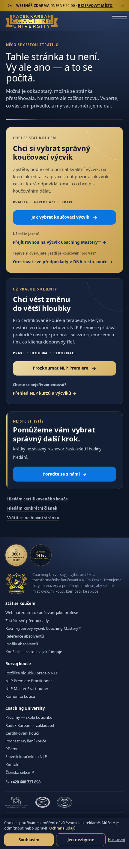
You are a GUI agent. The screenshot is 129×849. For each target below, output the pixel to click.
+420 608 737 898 (25, 782)
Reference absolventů (24, 636)
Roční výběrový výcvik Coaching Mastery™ (43, 628)
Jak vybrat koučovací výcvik (65, 217)
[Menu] (119, 21)
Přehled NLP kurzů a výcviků (42, 393)
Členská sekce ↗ (19, 772)
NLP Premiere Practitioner (28, 680)
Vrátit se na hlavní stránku (33, 517)
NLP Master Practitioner (26, 688)
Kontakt (12, 764)
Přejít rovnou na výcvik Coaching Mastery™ (57, 242)
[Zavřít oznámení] (122, 5)
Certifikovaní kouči (22, 733)
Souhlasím (29, 839)
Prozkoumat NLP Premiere (64, 368)
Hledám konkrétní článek (32, 508)
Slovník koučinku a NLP (26, 756)
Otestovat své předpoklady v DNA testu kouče (60, 261)
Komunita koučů (20, 696)
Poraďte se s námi (64, 474)
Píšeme (11, 748)
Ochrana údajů (62, 828)
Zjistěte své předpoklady (27, 620)
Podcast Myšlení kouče (25, 741)
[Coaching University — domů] (31, 21)
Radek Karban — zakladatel (29, 725)
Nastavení (116, 839)
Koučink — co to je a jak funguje (33, 651)
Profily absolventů (21, 644)
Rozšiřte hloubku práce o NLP (31, 673)
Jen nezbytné (81, 839)
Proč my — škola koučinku (28, 717)
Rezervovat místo (95, 5)
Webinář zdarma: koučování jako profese (41, 612)
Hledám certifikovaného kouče (37, 499)
